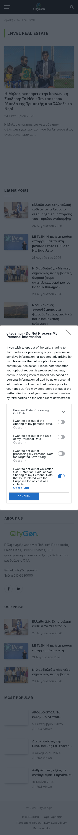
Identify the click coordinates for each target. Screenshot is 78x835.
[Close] (69, 334)
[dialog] (39, 417)
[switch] (61, 422)
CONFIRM (24, 496)
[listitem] (39, 412)
